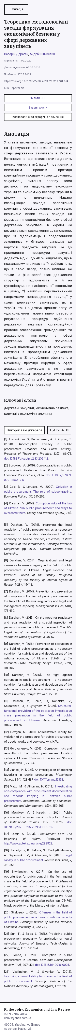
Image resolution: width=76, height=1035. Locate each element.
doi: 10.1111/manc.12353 (48, 779)
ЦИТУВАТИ (59, 430)
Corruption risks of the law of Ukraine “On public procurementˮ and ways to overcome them (38, 508)
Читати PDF (38, 98)
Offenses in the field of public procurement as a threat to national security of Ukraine (38, 917)
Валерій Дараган (16, 54)
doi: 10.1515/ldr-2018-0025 (52, 964)
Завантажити (38, 107)
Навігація (16, 9)
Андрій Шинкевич (42, 54)
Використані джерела (24, 430)
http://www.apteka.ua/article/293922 (28, 843)
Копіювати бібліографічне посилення (38, 116)
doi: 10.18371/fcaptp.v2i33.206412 (26, 458)
